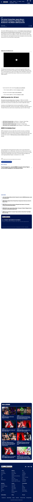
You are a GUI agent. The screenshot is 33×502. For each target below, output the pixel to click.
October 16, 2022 (20, 89)
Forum (16, 2)
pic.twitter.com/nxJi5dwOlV (20, 87)
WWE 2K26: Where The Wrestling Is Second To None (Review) (23, 431)
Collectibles (12, 2)
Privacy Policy (28, 497)
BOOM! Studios (3, 479)
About (13, 497)
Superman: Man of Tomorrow (16, 481)
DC (1, 475)
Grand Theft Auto (24, 491)
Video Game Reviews (4, 486)
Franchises (24, 483)
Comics (11, 1)
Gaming (19, 1)
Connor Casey (3, 25)
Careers (17, 497)
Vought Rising (24, 479)
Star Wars (23, 487)
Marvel (2, 474)
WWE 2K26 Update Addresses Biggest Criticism (8, 417)
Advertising (9, 497)
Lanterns (23, 478)
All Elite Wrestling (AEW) (5, 159)
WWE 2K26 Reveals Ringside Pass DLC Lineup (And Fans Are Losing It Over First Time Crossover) (24, 417)
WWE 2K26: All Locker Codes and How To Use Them (8, 431)
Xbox (2, 488)
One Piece (13, 492)
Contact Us (4, 497)
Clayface (13, 477)
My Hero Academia (14, 491)
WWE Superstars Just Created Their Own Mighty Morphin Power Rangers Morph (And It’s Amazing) (24, 457)
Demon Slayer (14, 487)
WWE (2, 17)
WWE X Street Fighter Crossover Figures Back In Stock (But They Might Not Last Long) (16, 212)
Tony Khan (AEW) (18, 159)
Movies (14, 1)
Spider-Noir (23, 474)
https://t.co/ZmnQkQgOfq (17, 92)
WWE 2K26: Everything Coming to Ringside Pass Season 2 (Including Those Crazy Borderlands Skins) (15, 205)
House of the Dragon (25, 477)
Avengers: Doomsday (15, 479)
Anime (23, 1)
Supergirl (13, 474)
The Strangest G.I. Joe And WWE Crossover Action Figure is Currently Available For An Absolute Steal (15, 167)
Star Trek (23, 488)
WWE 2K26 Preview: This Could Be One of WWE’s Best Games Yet (9, 457)
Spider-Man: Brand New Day (16, 475)
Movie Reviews (14, 473)
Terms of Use (22, 497)
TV (17, 1)
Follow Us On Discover (6, 161)
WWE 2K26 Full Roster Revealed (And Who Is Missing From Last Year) (23, 443)
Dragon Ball (13, 486)
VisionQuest (24, 481)
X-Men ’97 (23, 475)
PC (1, 491)
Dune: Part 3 (13, 478)
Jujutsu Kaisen (14, 488)
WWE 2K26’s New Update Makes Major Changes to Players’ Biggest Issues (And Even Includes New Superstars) (16, 209)
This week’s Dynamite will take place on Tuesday (10, 100)
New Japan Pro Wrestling (12, 159)
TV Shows (18, 455)
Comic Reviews (3, 473)
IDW (1, 478)
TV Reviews (24, 473)
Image (2, 477)
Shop (13, 494)
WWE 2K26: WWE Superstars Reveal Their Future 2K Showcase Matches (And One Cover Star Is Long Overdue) (8, 444)
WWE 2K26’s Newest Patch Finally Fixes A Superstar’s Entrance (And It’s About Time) (16, 201)
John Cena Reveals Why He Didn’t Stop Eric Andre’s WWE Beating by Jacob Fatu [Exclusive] (17, 198)
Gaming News (3, 484)
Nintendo (2, 487)
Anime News (13, 484)
